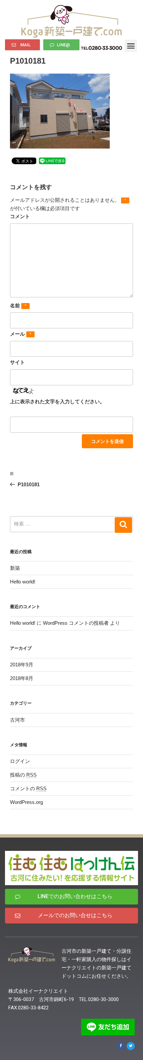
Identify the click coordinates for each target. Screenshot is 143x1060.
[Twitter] (131, 1046)
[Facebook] (121, 1046)
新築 (15, 568)
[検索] (123, 525)
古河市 (17, 720)
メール (20, 334)
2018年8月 (21, 678)
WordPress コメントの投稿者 (76, 623)
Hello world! (22, 581)
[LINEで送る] (52, 160)
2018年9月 (21, 664)
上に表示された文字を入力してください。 (57, 401)
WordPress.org (26, 802)
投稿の (23, 775)
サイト (17, 362)
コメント (20, 216)
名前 (18, 305)
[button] (22, 44)
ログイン (20, 761)
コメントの (28, 788)
